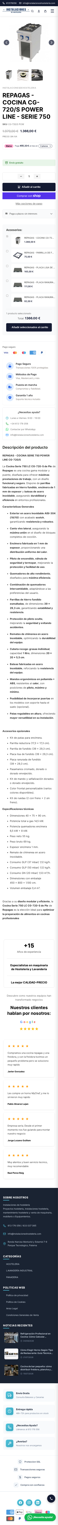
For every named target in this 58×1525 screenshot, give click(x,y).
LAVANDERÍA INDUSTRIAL (19, 1270)
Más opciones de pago (29, 203)
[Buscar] (32, 11)
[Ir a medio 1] (26, 63)
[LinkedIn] (37, 1502)
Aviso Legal (12, 1308)
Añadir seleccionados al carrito (30, 327)
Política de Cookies (15, 1302)
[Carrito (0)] (45, 11)
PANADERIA (12, 1277)
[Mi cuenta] (38, 11)
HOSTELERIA (12, 1264)
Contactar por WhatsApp (23, 429)
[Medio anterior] (6, 42)
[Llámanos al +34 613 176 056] (51, 1499)
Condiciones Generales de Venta (22, 1315)
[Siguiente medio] (51, 42)
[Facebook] (20, 1502)
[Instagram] (29, 1502)
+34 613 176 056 (19, 423)
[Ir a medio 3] (32, 63)
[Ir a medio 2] (29, 63)
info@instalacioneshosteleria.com (27, 435)
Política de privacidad (17, 1295)
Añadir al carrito (31, 187)
